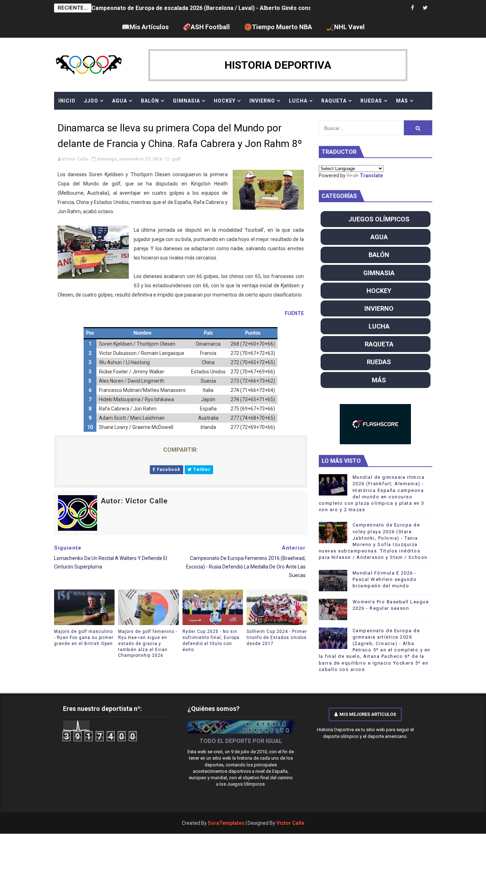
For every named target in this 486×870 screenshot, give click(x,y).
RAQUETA (334, 101)
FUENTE (294, 313)
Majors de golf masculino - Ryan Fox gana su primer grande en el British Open (83, 637)
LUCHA (298, 101)
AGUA (119, 101)
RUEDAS (371, 101)
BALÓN (150, 101)
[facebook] (412, 8)
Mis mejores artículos (367, 714)
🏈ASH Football (206, 27)
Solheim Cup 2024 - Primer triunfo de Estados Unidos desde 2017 (277, 637)
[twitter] (425, 8)
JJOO (91, 101)
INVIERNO (262, 101)
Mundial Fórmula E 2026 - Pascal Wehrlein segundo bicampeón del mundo (385, 579)
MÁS (402, 101)
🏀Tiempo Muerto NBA (278, 27)
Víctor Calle (290, 823)
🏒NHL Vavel (345, 27)
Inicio (66, 101)
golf (176, 159)
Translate (371, 175)
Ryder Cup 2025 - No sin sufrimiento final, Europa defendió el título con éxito (211, 640)
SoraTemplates (226, 823)
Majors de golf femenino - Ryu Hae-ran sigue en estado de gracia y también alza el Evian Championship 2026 (147, 643)
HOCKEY (225, 101)
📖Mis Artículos (145, 27)
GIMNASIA (186, 101)
